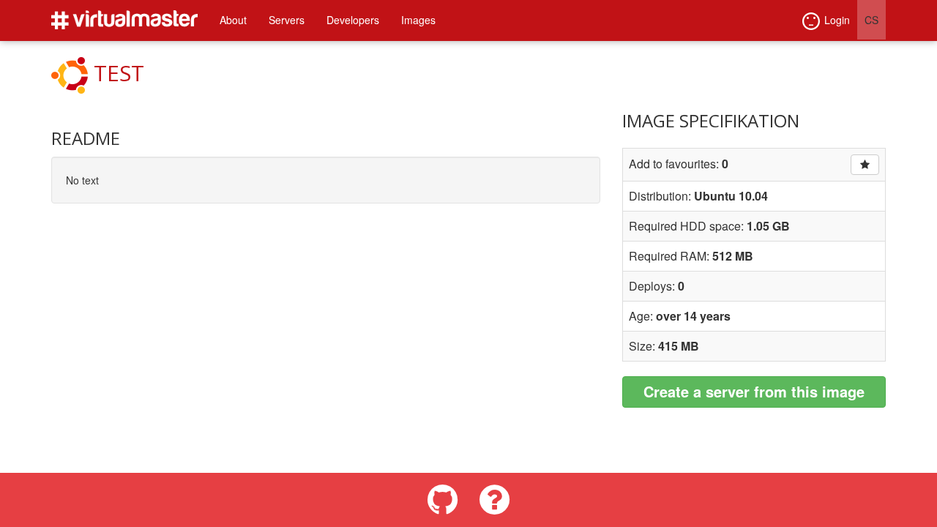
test (119, 73)
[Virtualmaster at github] (442, 500)
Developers (352, 19)
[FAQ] (494, 500)
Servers (287, 19)
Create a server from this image (754, 391)
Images (418, 19)
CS (871, 19)
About (233, 19)
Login (837, 19)
